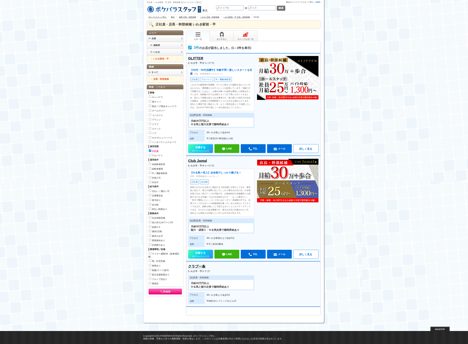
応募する (200, 149)
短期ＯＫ (156, 227)
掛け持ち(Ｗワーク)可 (162, 222)
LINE (229, 148)
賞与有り (156, 200)
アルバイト (157, 155)
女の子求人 (222, 39)
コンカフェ (157, 115)
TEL (255, 148)
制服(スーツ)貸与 (160, 270)
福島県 (156, 45)
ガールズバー (158, 110)
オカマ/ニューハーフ (162, 138)
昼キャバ (156, 101)
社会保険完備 (158, 218)
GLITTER (195, 58)
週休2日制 (157, 231)
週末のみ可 (157, 236)
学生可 (155, 182)
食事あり (156, 265)
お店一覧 (198, 39)
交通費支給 (157, 195)
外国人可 (156, 178)
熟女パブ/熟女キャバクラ (164, 106)
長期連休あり (158, 240)
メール (282, 148)
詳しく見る (305, 148)
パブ (154, 133)
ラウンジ (156, 119)
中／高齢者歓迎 (159, 173)
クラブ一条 (196, 266)
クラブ (155, 124)
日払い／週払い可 (160, 191)
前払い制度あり (159, 209)
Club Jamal (197, 161)
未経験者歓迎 (158, 164)
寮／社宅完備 (158, 261)
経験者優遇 (157, 169)
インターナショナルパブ (164, 142)
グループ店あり (159, 279)
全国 (154, 38)
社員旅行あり (158, 245)
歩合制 (155, 204)
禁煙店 (155, 283)
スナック (156, 129)
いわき (156, 52)
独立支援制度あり (160, 274)
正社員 (155, 151)
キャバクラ (157, 97)
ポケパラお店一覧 (245, 39)
